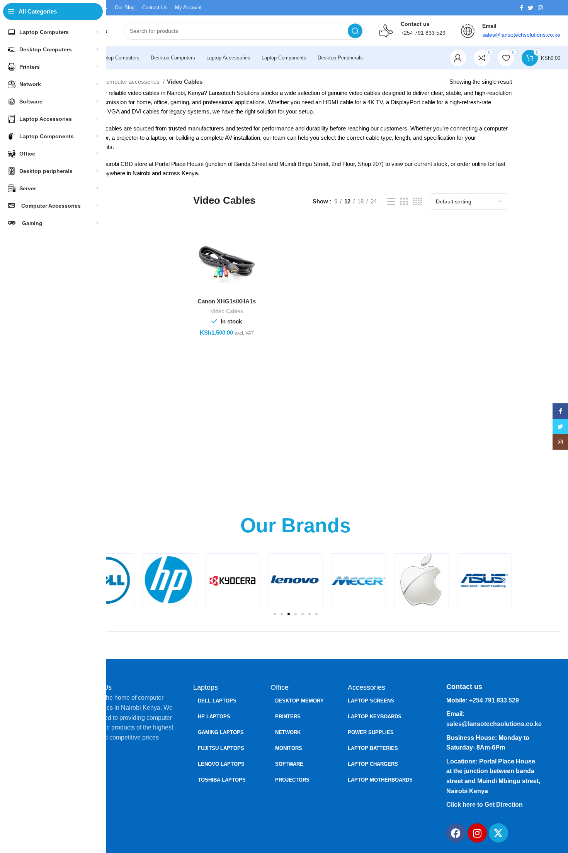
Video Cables (227, 311)
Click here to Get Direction (484, 804)
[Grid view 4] (417, 201)
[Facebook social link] (521, 8)
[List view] (391, 201)
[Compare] (252, 243)
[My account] (458, 58)
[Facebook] (456, 833)
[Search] (355, 31)
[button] (503, 581)
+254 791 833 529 (423, 33)
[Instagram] (477, 833)
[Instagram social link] (540, 8)
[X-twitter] (498, 833)
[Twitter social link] (530, 8)
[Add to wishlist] (252, 278)
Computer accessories (131, 81)
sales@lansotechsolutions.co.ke (494, 724)
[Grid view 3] (404, 201)
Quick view (252, 260)
